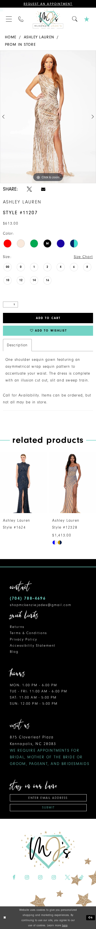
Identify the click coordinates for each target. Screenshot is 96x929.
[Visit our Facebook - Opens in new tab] (14, 877)
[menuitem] (9, 19)
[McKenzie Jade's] (48, 19)
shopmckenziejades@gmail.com (40, 605)
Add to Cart (48, 318)
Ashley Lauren (39, 37)
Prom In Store (20, 44)
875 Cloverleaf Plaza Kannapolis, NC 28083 (49, 750)
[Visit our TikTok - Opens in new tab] (81, 877)
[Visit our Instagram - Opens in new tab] (26, 877)
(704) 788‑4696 (28, 598)
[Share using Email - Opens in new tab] (43, 189)
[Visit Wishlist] (87, 19)
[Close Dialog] (4, 917)
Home (10, 37)
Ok (90, 917)
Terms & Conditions (28, 633)
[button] (9, 19)
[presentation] (23, 482)
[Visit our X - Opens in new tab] (67, 877)
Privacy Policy (23, 639)
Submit (48, 807)
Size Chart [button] (83, 257)
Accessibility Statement (33, 645)
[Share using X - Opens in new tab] (29, 189)
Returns (17, 627)
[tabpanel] (48, 117)
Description (17, 345)
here (64, 925)
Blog (14, 652)
